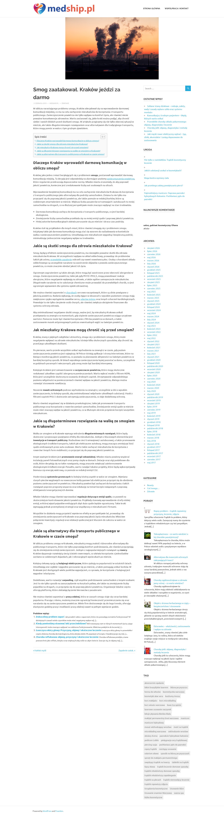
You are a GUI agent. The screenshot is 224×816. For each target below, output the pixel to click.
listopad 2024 (153, 307)
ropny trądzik (151, 749)
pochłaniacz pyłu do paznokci (172, 744)
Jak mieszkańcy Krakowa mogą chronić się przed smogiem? (62, 147)
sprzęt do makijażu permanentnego (161, 757)
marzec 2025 (153, 297)
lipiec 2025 (152, 285)
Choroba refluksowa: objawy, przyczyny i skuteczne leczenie (67, 637)
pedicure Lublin (152, 740)
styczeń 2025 (153, 300)
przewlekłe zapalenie (61, 259)
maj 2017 (151, 462)
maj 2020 (151, 381)
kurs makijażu (151, 700)
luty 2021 (151, 353)
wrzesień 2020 (154, 369)
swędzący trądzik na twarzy (157, 762)
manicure (185, 718)
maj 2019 (151, 412)
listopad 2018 (153, 425)
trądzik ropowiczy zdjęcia (156, 784)
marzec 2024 (153, 316)
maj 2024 (151, 313)
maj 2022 (151, 338)
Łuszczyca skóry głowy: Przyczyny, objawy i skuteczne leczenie (68, 630)
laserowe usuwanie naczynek (158, 709)
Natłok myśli (40, 650)
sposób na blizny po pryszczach (175, 753)
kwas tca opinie (174, 705)
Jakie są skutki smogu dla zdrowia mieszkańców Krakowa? (62, 144)
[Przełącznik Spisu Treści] (101, 137)
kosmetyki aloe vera (154, 696)
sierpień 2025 (153, 282)
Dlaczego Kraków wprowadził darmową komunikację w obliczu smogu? (68, 140)
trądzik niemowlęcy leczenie (176, 779)
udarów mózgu (88, 299)
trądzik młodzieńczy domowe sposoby (162, 771)
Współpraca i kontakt (176, 8)
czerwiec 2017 (153, 459)
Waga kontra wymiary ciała (156, 178)
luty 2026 (151, 263)
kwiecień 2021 (153, 347)
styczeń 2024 (153, 322)
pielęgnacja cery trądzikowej (174, 740)
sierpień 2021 (153, 344)
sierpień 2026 (153, 248)
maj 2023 (151, 325)
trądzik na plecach (153, 779)
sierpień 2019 (153, 403)
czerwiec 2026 (153, 254)
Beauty (150, 485)
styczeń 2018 (153, 443)
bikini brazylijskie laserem (156, 687)
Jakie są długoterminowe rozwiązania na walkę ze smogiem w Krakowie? (68, 150)
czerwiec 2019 (153, 409)
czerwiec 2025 (153, 288)
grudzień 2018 (153, 422)
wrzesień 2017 (154, 456)
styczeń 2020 (153, 394)
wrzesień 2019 (154, 400)
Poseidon (59, 811)
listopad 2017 (153, 450)
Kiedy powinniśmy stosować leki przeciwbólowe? (61, 623)
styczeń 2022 (153, 341)
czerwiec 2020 (153, 378)
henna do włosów (153, 691)
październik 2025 (155, 276)
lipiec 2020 (152, 375)
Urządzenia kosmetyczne (156, 788)
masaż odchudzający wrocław (158, 727)
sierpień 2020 (153, 372)
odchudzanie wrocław (178, 731)
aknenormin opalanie (154, 683)
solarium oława (151, 753)
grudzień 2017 (153, 447)
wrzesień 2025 (154, 279)
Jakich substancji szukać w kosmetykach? (162, 170)
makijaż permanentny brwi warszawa (161, 718)
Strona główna (151, 8)
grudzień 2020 (153, 360)
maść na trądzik (181, 727)
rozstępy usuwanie (167, 749)
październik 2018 (155, 428)
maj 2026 (151, 257)
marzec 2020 (153, 387)
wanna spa (179, 793)
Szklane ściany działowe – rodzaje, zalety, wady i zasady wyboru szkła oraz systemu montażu (164, 109)
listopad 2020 (153, 363)
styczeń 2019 (153, 419)
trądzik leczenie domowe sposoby (172, 766)
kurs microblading (167, 700)
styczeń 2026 (153, 266)
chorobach (71, 292)
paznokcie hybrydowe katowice (174, 735)
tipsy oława (150, 766)
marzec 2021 (153, 350)
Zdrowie (65, 103)
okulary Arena (151, 735)
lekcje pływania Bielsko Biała (158, 713)
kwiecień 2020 (153, 384)
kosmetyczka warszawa (173, 691)
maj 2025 (151, 291)
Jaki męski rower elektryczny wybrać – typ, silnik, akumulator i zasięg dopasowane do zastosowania (165, 137)
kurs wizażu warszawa (155, 705)
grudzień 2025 (153, 269)
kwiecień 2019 (153, 415)
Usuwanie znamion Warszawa (158, 793)
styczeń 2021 (153, 356)
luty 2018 (151, 440)
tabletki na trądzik (180, 762)
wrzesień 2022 (154, 332)
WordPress (47, 811)
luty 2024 (151, 319)
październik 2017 (155, 453)
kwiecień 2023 (153, 328)
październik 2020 (155, 366)
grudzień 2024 (153, 304)
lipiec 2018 (152, 431)
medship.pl (54, 103)
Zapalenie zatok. (126, 650)
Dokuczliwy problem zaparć (50, 616)
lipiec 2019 (152, 406)
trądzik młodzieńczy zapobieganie (160, 775)
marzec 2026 (153, 260)
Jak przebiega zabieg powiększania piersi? (163, 185)
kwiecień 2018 (153, 434)
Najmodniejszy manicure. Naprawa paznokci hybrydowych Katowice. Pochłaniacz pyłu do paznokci (164, 196)
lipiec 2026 (152, 251)
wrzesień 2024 (154, 310)
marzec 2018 (153, 437)
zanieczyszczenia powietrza (120, 178)
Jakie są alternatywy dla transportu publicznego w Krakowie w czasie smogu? (70, 154)
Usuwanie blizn (177, 788)
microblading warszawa (155, 731)
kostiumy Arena (172, 696)
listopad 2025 (153, 272)
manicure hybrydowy (154, 722)
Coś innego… (153, 488)
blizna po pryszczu (178, 687)
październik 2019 (155, 397)
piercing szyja (151, 744)
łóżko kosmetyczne (153, 797)
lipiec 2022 (152, 335)
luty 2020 (151, 391)
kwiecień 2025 (153, 294)
